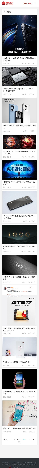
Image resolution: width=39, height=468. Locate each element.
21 (26, 439)
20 (23, 439)
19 (20, 439)
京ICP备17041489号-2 (29, 464)
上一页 (12, 439)
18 (17, 439)
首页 (6, 439)
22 (29, 439)
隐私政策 (7, 464)
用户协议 (13, 464)
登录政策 (19, 464)
